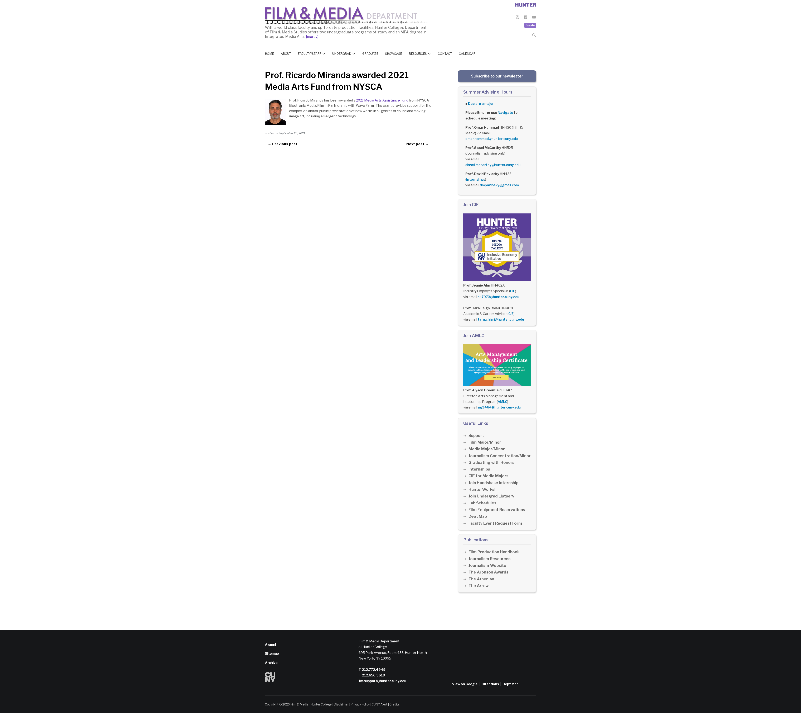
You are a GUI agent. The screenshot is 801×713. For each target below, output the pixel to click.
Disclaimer (341, 704)
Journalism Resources (489, 558)
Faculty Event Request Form (495, 523)
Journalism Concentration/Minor (500, 455)
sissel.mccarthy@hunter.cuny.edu (492, 165)
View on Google (464, 684)
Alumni (270, 645)
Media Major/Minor (487, 449)
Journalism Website (487, 565)
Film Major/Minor (485, 442)
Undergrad (341, 53)
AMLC (502, 402)
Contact (445, 53)
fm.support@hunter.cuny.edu (382, 681)
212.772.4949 (373, 670)
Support (476, 435)
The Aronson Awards (488, 572)
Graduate (370, 53)
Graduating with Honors (491, 462)
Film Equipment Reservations (497, 509)
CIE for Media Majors (488, 475)
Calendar (467, 53)
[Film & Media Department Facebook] (525, 18)
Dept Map (478, 516)
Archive (271, 663)
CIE (512, 291)
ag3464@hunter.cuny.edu (499, 407)
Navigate (505, 113)
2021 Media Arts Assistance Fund (382, 100)
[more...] (312, 37)
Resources (418, 53)
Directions (490, 684)
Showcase (393, 53)
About (286, 53)
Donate (530, 25)
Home (269, 53)
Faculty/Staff (309, 53)
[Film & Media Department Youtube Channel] (534, 18)
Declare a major (481, 104)
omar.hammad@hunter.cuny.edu (491, 139)
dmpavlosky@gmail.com (499, 185)
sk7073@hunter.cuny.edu (498, 297)
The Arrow (479, 585)
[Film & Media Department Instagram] (517, 18)
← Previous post (283, 144)
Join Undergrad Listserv (491, 496)
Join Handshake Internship (493, 482)
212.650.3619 (373, 675)
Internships (475, 179)
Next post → (417, 144)
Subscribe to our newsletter (497, 76)
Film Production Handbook (494, 551)
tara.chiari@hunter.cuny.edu (501, 319)
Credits (394, 704)
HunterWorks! (482, 489)
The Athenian (481, 579)
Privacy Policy (360, 704)
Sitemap (272, 654)
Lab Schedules (482, 503)
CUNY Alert (379, 704)
